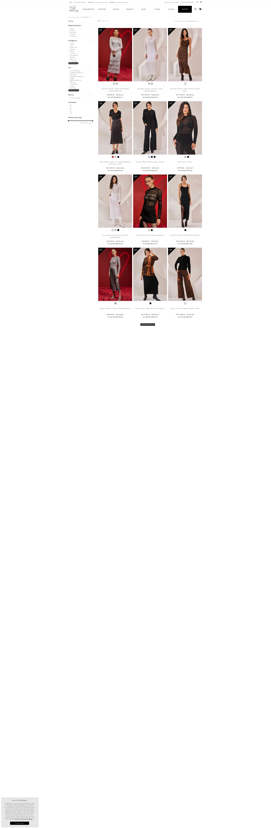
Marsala (73, 74)
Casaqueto (74, 55)
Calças (72, 34)
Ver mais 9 (73, 63)
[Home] (74, 12)
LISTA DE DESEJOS (187, 2)
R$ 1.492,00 (89, 123)
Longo (72, 49)
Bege (72, 78)
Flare (72, 51)
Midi (71, 45)
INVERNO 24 (86, 17)
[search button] (195, 9)
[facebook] (197, 2)
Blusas (72, 30)
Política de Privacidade (24, 819)
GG (71, 113)
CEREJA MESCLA (76, 72)
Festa (72, 44)
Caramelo (73, 84)
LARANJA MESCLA (77, 76)
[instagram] (201, 2)
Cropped (73, 61)
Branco (73, 82)
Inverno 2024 (75, 98)
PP (71, 105)
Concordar (19, 823)
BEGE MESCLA (75, 80)
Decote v (73, 59)
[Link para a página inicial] (74, 17)
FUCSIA (73, 88)
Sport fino (74, 47)
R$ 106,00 (82, 123)
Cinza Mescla (75, 71)
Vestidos (73, 32)
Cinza (72, 86)
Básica (72, 57)
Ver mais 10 (74, 90)
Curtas (72, 53)
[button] (80, 25)
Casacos (73, 36)
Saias (72, 28)
